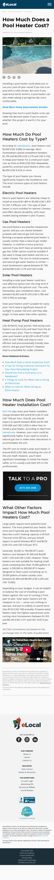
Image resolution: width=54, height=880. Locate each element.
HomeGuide (9, 432)
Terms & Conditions (27, 853)
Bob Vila (7, 411)
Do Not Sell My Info (27, 855)
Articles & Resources (27, 772)
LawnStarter (23, 145)
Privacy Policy (27, 858)
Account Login (27, 781)
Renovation (28, 11)
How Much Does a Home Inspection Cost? (27, 362)
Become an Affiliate (27, 787)
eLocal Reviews (27, 790)
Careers (27, 757)
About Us (27, 754)
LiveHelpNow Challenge (27, 818)
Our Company (27, 751)
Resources (27, 766)
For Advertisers (27, 778)
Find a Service (27, 769)
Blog (4, 11)
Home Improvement (15, 11)
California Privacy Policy (27, 860)
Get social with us (27, 734)
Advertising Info (27, 784)
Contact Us (27, 760)
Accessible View (27, 851)
